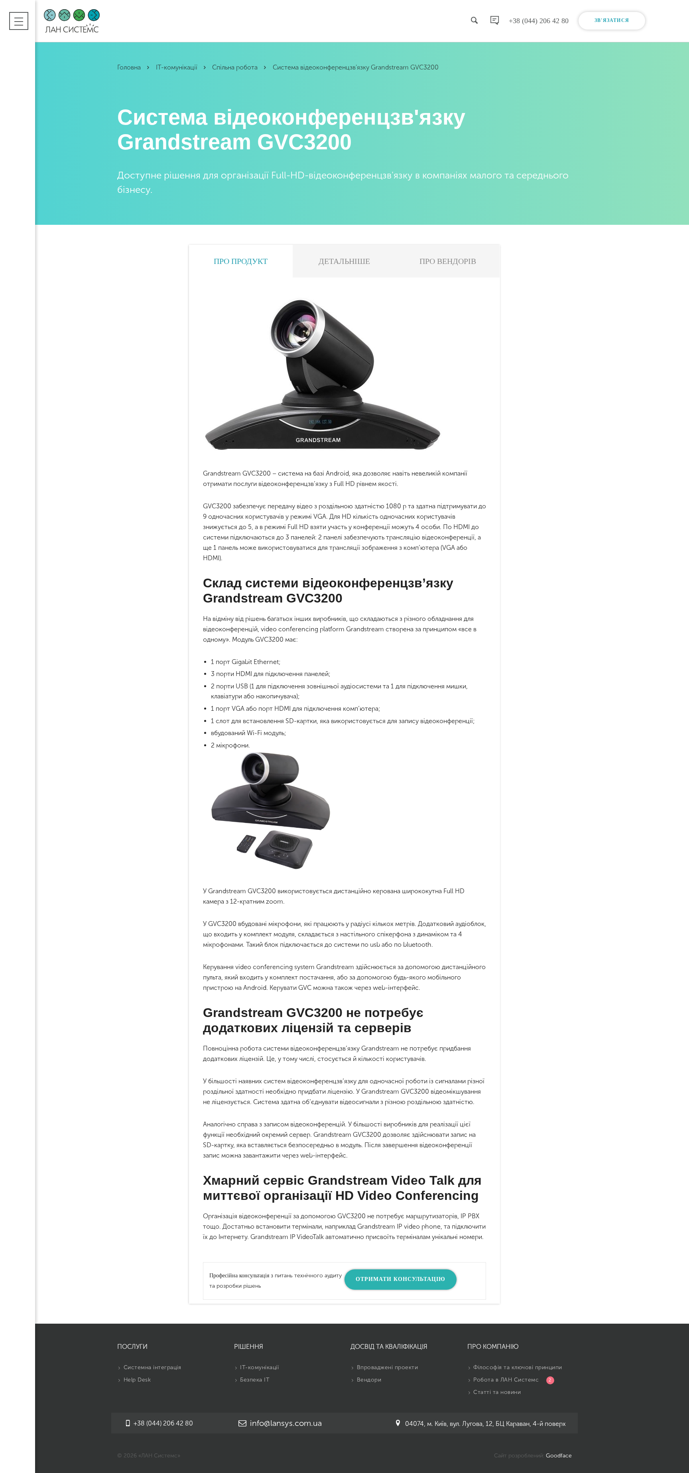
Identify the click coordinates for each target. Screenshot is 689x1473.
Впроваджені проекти (386, 1367)
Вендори (368, 1379)
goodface (559, 1455)
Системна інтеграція (151, 1367)
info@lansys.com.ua (285, 1423)
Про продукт (241, 261)
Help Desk (136, 1379)
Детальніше (344, 261)
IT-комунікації (177, 67)
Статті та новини (496, 1392)
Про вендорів (447, 261)
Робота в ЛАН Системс (511, 1379)
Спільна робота (235, 67)
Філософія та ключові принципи (517, 1367)
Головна (129, 67)
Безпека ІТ (254, 1379)
